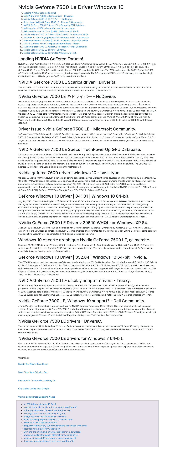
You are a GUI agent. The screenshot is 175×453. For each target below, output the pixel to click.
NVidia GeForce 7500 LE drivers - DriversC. (44, 49)
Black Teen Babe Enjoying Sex (33, 372)
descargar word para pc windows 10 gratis (44, 413)
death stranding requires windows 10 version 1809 (48, 419)
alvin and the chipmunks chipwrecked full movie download (52, 432)
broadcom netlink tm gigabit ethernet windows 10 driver (51, 435)
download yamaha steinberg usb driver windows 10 (49, 441)
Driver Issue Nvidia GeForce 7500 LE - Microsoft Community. (53, 22)
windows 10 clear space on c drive (40, 422)
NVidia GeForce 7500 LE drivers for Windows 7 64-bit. (49, 53)
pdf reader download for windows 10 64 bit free (47, 410)
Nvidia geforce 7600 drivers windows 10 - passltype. (49, 28)
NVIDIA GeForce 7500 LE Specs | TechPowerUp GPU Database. (54, 25)
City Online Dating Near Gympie (33, 388)
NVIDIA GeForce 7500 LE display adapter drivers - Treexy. (51, 43)
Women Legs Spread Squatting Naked (36, 397)
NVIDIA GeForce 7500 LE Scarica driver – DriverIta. (48, 16)
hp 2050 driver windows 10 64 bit (40, 404)
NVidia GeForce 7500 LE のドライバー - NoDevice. (47, 19)
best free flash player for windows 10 (42, 428)
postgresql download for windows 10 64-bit (45, 416)
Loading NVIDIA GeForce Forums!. (39, 13)
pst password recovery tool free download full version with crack (55, 425)
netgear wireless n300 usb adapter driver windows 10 (50, 438)
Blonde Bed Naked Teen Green (33, 364)
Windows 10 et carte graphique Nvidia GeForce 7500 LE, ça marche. (56, 37)
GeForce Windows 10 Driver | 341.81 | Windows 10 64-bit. (51, 31)
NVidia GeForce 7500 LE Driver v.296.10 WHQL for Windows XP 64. (56, 34)
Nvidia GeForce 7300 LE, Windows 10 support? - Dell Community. (55, 46)
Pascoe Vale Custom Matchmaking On (36, 380)
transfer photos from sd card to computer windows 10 (50, 407)
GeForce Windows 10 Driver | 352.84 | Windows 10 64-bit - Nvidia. (55, 40)
